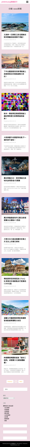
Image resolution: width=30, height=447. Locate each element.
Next (21, 381)
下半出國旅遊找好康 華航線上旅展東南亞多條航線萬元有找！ (15, 73)
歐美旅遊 (6, 418)
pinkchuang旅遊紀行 (9, 2)
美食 (5, 420)
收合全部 (11, 405)
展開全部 (5, 405)
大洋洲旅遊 (7, 415)
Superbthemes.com (15, 444)
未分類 (6, 416)
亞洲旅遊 (6, 409)
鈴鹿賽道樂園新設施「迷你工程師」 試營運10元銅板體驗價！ (15, 360)
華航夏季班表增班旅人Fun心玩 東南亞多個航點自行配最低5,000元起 (15, 281)
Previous (10, 381)
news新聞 (6, 407)
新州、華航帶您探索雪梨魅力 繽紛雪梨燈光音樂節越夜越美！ (15, 116)
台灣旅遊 (6, 411)
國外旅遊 (6, 413)
